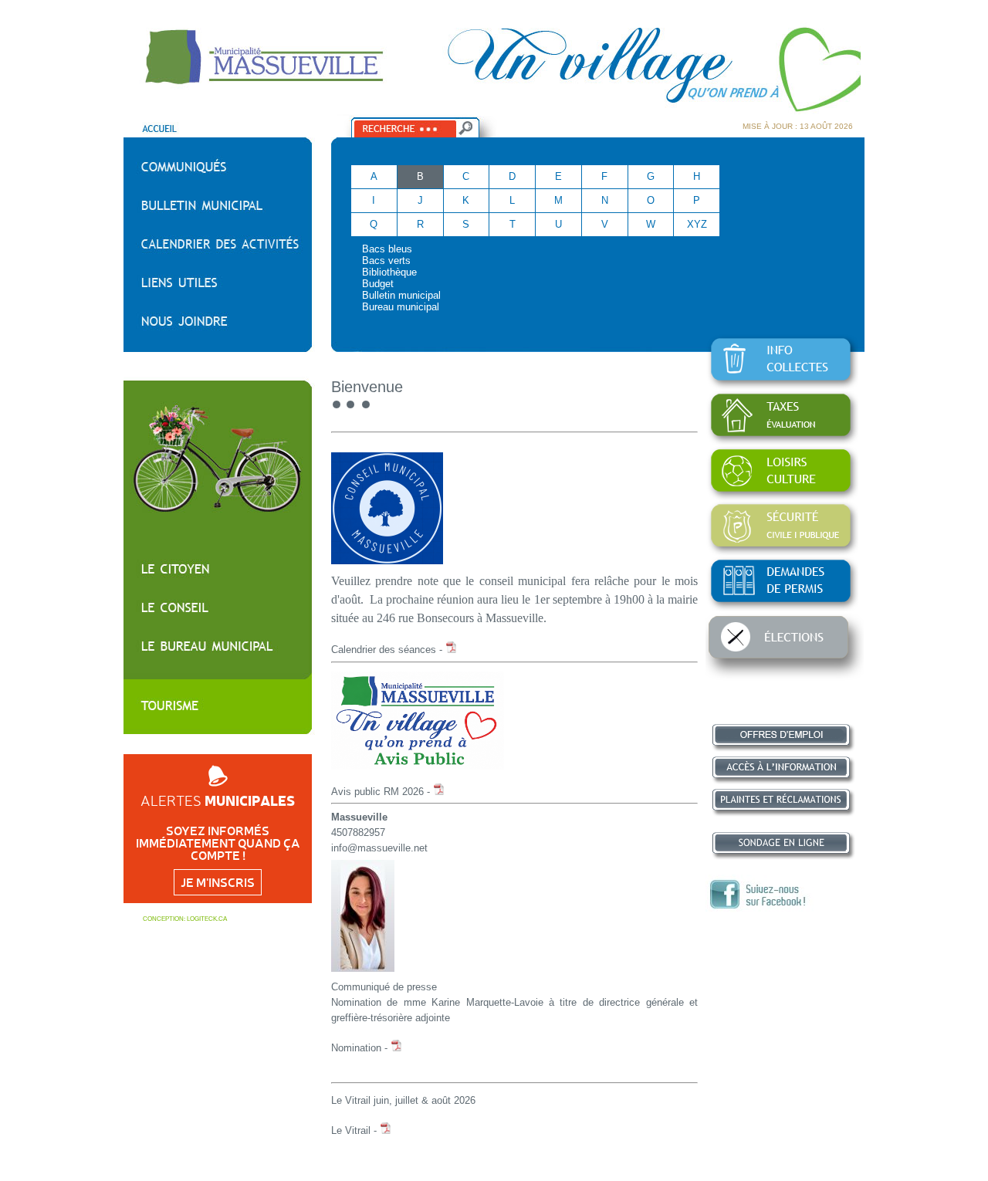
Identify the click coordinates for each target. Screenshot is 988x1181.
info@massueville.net (379, 848)
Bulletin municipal (401, 295)
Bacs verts (386, 260)
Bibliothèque (389, 272)
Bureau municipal (400, 307)
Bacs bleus (387, 249)
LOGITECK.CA (207, 918)
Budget (378, 283)
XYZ (697, 224)
